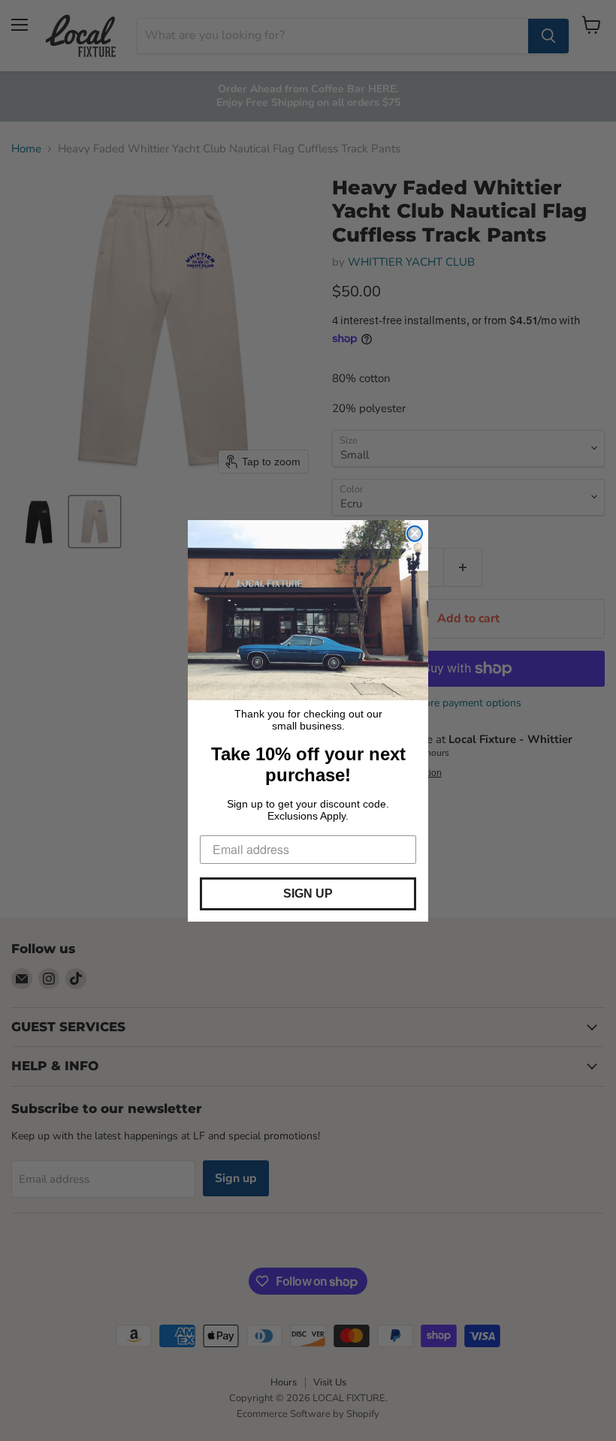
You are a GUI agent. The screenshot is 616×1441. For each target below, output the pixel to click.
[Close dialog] (414, 533)
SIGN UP (308, 893)
